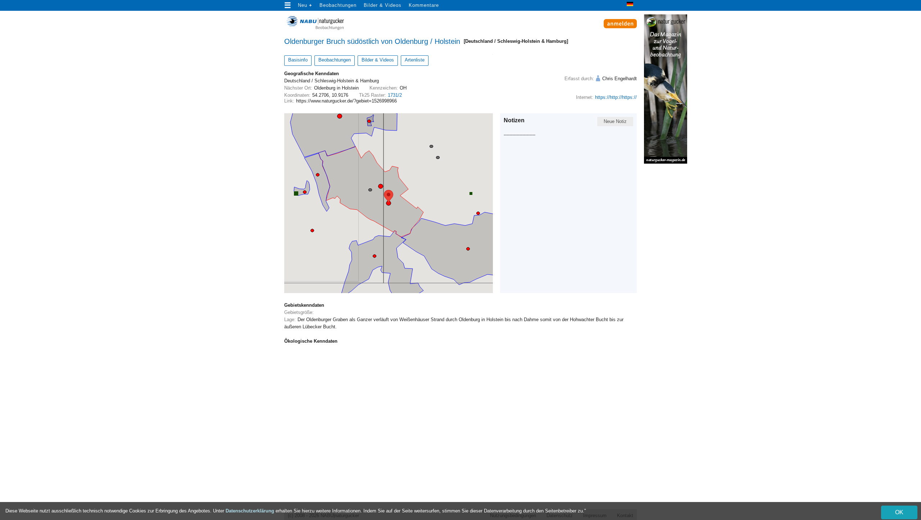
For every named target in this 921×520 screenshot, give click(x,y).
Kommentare (424, 5)
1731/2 (395, 95)
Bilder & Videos (382, 5)
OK (899, 512)
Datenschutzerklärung (250, 511)
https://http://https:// (616, 97)
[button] (388, 203)
